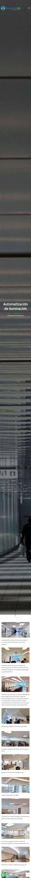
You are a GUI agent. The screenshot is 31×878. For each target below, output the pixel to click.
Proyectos (17, 314)
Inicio (9, 314)
